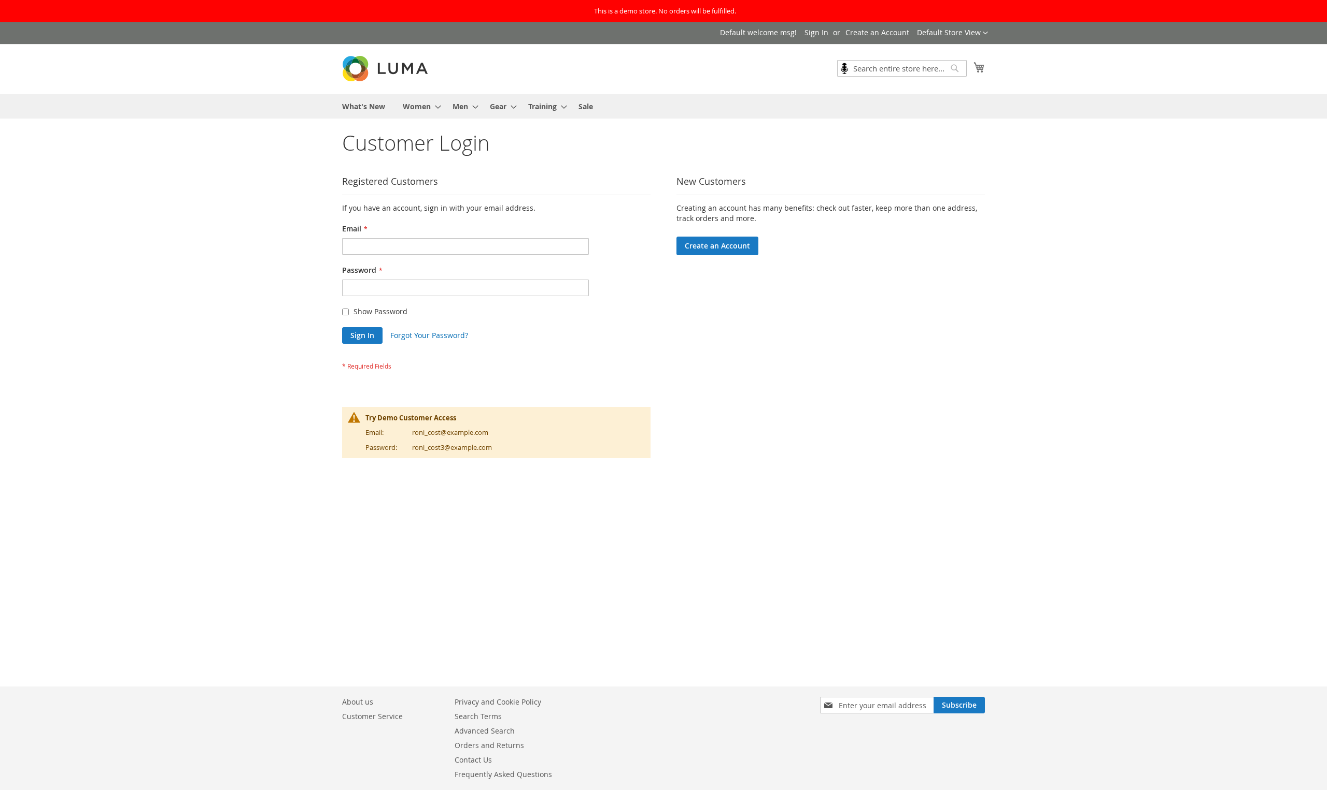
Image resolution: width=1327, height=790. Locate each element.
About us (357, 702)
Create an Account (877, 32)
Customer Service (372, 716)
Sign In (816, 32)
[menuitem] (363, 106)
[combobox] (902, 68)
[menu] (663, 106)
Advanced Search (485, 731)
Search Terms (478, 716)
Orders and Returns (489, 745)
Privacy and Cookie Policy (498, 702)
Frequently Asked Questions (503, 774)
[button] (952, 33)
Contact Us (473, 760)
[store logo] (386, 68)
